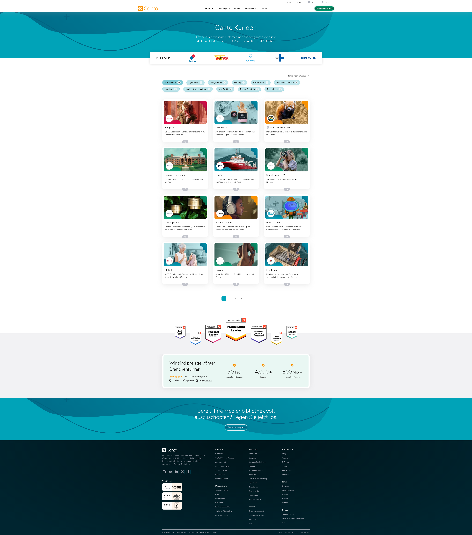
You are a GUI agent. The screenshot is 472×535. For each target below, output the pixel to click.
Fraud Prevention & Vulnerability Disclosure (202, 532)
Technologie (274, 89)
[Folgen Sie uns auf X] (182, 472)
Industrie (171, 89)
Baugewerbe (217, 82)
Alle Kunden (172, 82)
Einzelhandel (260, 82)
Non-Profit (225, 89)
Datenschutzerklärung (178, 532)
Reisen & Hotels (249, 89)
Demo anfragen (324, 8)
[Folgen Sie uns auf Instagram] (164, 472)
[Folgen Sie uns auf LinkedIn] (176, 472)
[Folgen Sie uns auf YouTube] (170, 472)
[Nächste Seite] (248, 298)
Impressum (166, 532)
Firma (288, 2)
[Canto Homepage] (148, 8)
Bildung (239, 82)
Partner (299, 2)
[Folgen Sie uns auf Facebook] (188, 472)
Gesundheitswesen (286, 82)
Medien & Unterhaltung (197, 89)
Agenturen (195, 82)
